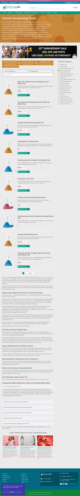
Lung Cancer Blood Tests (10, 64)
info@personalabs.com (45, 0)
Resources (35, 12)
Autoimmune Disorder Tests (66, 68)
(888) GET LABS (74, 2)
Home (4, 12)
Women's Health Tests (65, 103)
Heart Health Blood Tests (66, 81)
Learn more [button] (6, 489)
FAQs (23, 483)
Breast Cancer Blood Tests (10, 61)
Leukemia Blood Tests (45, 61)
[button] (73, 8)
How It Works (18, 12)
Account (48, 12)
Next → (31, 273)
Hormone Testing (64, 85)
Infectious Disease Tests (65, 87)
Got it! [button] (11, 492)
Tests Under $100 (64, 96)
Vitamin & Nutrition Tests (66, 100)
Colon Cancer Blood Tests (28, 61)
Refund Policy (25, 481)
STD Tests (62, 94)
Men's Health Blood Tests (66, 92)
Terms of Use (25, 477)
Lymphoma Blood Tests (27, 64)
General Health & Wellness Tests (67, 79)
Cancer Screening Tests (65, 70)
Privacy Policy (25, 479)
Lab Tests (10, 12)
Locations (4, 479)
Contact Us (24, 473)
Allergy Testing (63, 66)
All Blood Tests (63, 64)
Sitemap (4, 481)
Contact (55, 12)
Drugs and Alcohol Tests (66, 75)
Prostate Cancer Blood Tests (10, 66)
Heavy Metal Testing (65, 83)
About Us (24, 475)
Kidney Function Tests (65, 89)
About (42, 12)
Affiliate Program (6, 477)
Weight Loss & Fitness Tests (66, 102)
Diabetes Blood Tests (65, 72)
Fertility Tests (63, 77)
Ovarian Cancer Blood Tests (45, 64)
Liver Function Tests (64, 90)
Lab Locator (27, 12)
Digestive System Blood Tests (67, 74)
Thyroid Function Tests (65, 98)
